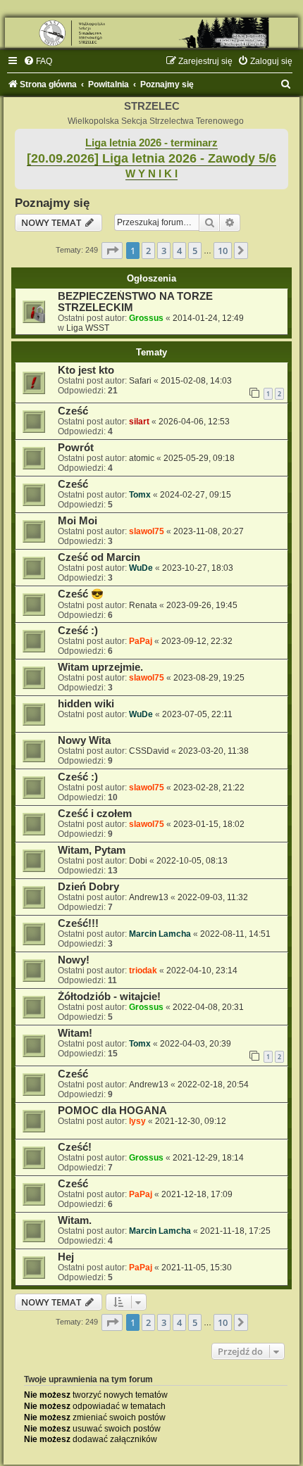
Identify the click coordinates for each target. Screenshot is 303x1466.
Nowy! (73, 960)
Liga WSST (87, 328)
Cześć (73, 411)
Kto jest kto (86, 370)
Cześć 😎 (81, 594)
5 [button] (194, 250)
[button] (112, 250)
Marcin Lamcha (160, 934)
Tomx (140, 495)
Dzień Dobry (88, 886)
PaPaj (140, 641)
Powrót (76, 447)
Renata (143, 605)
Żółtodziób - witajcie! (109, 996)
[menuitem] (37, 61)
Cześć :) (78, 630)
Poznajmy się (52, 202)
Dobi (138, 861)
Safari (140, 381)
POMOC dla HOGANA (112, 1110)
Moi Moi (77, 520)
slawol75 (146, 531)
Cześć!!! (78, 923)
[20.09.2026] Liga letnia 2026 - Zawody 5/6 (151, 158)
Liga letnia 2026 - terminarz (151, 143)
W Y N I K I (151, 173)
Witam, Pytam (91, 850)
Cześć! (75, 1147)
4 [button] (179, 250)
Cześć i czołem (95, 813)
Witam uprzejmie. (100, 667)
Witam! (75, 1033)
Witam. (75, 1220)
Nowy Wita (84, 740)
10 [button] (223, 250)
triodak (143, 970)
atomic (141, 458)
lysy (137, 1121)
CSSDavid (149, 751)
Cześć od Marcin (99, 557)
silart (139, 421)
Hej (66, 1257)
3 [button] (163, 250)
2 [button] (148, 250)
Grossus (146, 318)
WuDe (141, 568)
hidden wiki (86, 703)
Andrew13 (148, 897)
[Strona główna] (151, 33)
